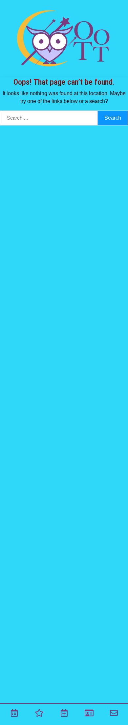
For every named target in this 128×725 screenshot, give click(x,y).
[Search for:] (48, 118)
